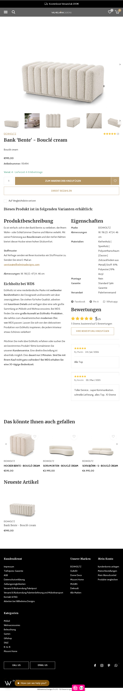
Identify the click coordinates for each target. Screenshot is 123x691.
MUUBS (74, 584)
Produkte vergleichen (108, 579)
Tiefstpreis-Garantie (13, 571)
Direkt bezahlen (61, 190)
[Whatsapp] (116, 665)
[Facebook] (95, 665)
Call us (16, 665)
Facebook (80, 301)
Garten (7, 634)
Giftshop (8, 638)
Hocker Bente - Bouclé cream (22, 465)
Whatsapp (112, 301)
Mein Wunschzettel (107, 575)
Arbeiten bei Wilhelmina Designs (19, 601)
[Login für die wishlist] (115, 181)
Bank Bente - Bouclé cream (20, 525)
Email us (42, 665)
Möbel (7, 621)
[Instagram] (101, 665)
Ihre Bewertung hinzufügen (92, 331)
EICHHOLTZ (10, 133)
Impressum (9, 566)
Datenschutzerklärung (14, 579)
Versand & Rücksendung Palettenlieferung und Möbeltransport (33, 592)
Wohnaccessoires (12, 625)
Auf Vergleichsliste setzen (22, 200)
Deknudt (74, 588)
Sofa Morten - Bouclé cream (60, 465)
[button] (6, 12)
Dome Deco (76, 575)
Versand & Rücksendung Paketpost (20, 588)
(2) (118, 134)
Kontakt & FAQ (10, 597)
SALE (6, 642)
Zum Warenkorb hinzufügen (63, 180)
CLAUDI (73, 571)
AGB (6, 575)
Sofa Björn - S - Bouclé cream (100, 465)
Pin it (96, 301)
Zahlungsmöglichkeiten (15, 584)
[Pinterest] (109, 665)
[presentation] (120, 64)
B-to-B (7, 647)
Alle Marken (75, 592)
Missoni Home (77, 579)
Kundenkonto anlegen (108, 566)
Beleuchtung (10, 629)
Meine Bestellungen (107, 571)
